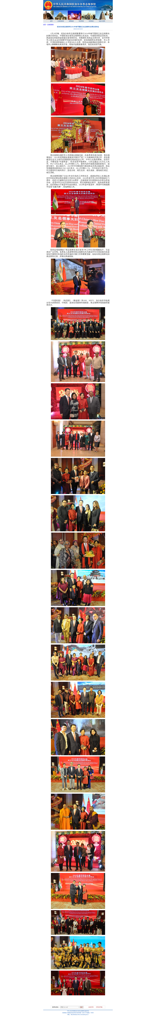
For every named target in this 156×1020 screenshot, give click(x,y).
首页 (51, 21)
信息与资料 (102, 21)
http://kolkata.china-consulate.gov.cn (79, 1014)
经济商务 (81, 21)
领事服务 (71, 21)
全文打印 (91, 1007)
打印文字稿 (99, 1007)
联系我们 (91, 21)
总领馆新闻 (61, 21)
